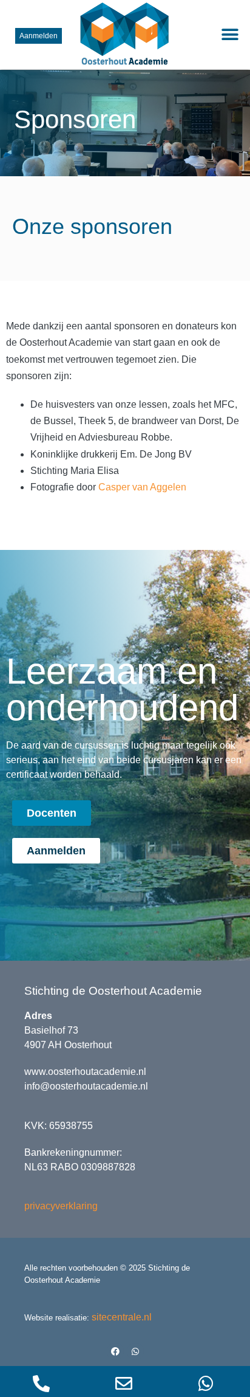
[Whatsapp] (135, 1351)
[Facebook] (115, 1351)
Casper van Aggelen (142, 487)
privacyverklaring (61, 1206)
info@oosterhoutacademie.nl (86, 1086)
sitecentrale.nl (122, 1317)
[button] (230, 35)
